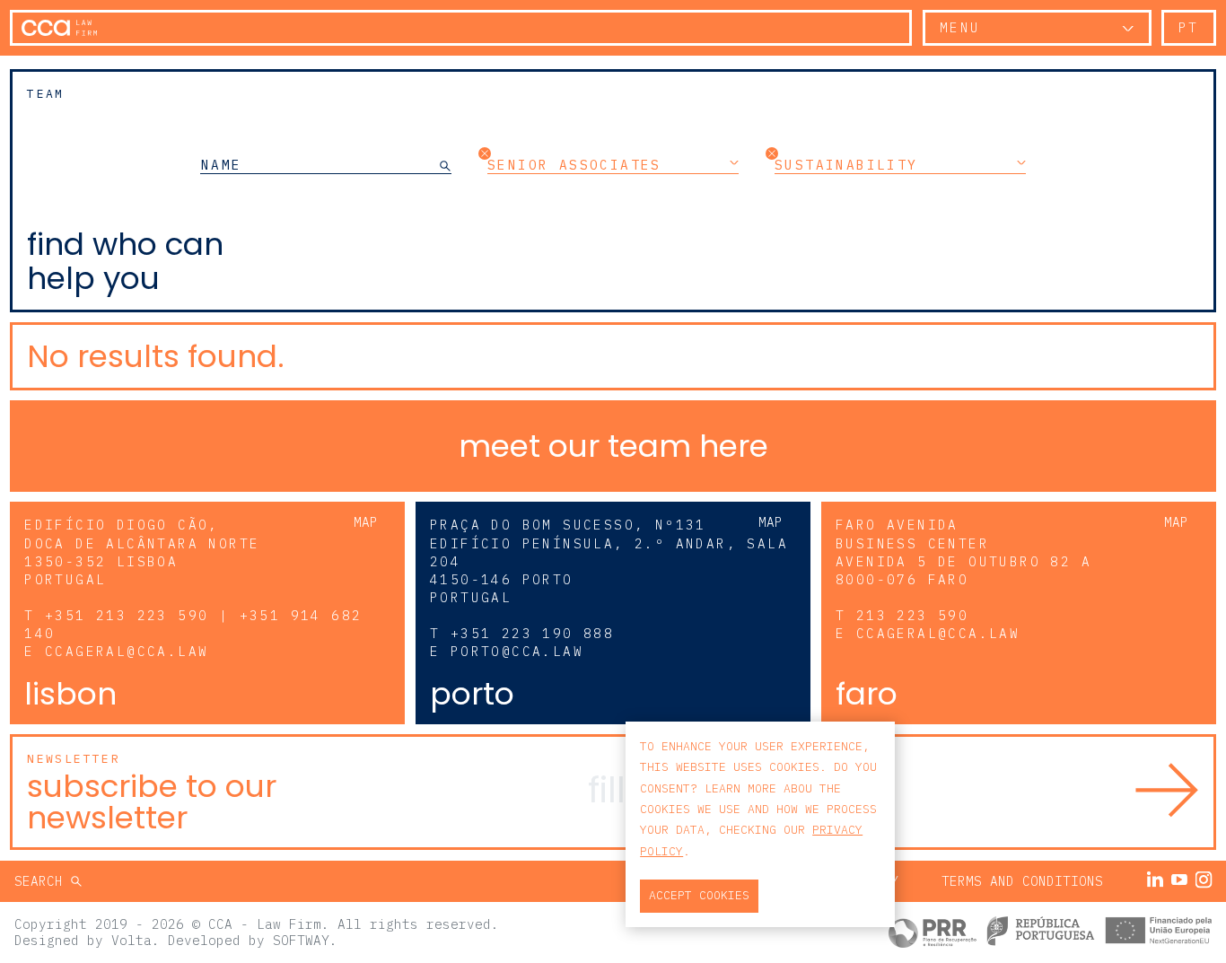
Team (46, 93)
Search (42, 880)
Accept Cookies (699, 895)
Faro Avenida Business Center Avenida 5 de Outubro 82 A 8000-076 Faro (963, 551)
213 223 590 (912, 615)
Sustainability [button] (846, 164)
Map (366, 521)
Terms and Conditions (1022, 880)
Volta (131, 940)
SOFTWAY (301, 940)
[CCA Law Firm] (59, 28)
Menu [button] (960, 27)
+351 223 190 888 (532, 633)
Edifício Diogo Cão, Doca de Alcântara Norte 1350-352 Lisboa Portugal (141, 551)
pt (1188, 27)
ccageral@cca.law (126, 651)
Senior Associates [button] (574, 164)
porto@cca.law (517, 651)
